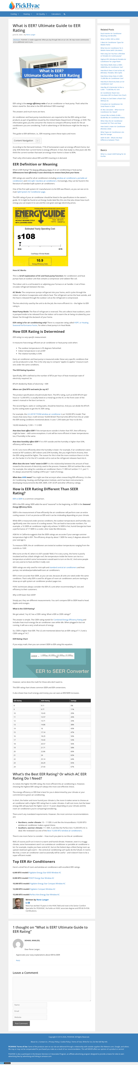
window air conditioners (67, 178)
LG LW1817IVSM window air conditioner (44, 414)
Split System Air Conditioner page (31, 192)
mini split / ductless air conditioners (42, 181)
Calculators (56, 14)
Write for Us (87, 1042)
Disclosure (16, 40)
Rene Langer (30, 35)
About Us (34, 1042)
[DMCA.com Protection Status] (5, 1063)
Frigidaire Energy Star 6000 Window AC (44, 872)
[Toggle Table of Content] (36, 141)
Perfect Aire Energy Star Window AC (45, 894)
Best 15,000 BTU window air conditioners (64, 830)
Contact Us (43, 1042)
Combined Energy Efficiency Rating (68, 619)
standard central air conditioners (63, 567)
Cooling (14, 14)
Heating (26, 14)
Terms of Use (77, 1042)
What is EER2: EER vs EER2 (110, 39)
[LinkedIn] (29, 903)
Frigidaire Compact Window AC (42, 889)
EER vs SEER (18, 498)
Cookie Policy (65, 1042)
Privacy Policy (54, 1042)
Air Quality (40, 14)
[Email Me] (27, 903)
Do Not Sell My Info (100, 1042)
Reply (18, 960)
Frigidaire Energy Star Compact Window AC (47, 883)
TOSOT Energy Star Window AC (41, 878)
